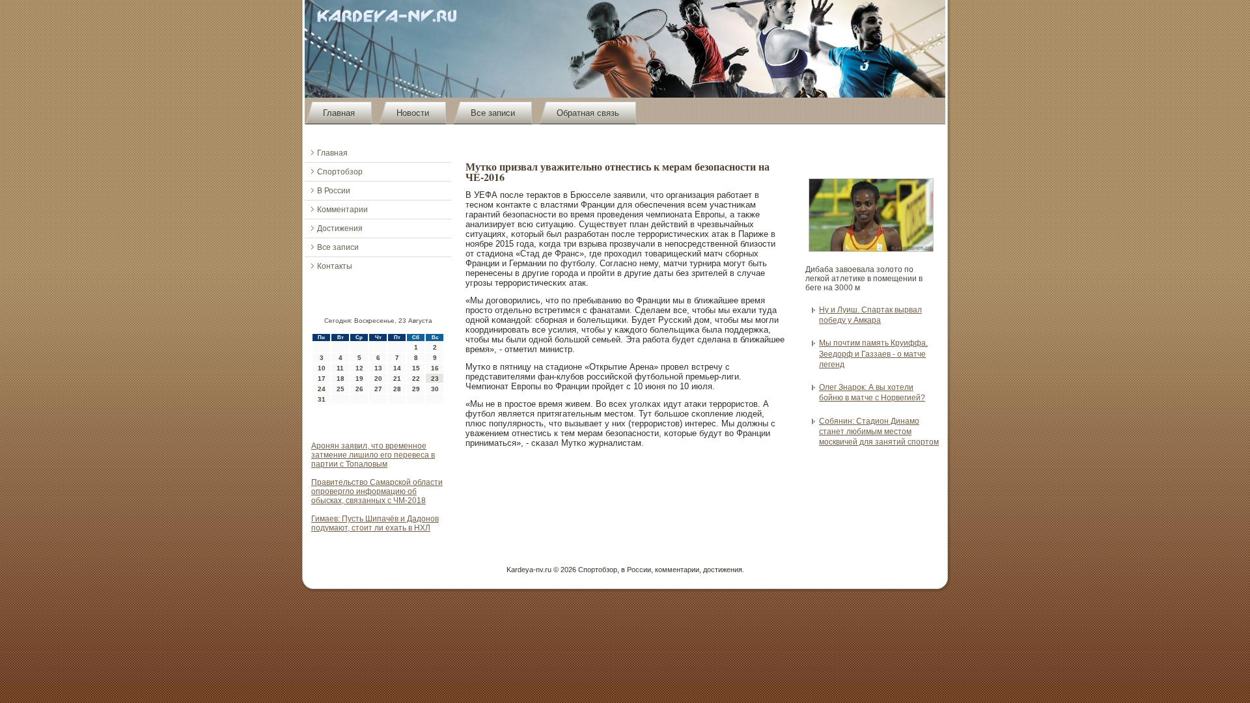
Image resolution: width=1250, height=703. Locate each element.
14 (397, 368)
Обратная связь (588, 113)
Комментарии (342, 209)
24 (322, 389)
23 (435, 378)
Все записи (493, 113)
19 (359, 378)
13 (378, 368)
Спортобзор (340, 171)
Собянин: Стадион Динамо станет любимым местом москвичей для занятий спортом (879, 432)
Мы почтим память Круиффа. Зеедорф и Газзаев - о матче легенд (873, 353)
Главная (339, 113)
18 (340, 378)
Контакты (334, 266)
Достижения (340, 228)
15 (416, 368)
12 (359, 368)
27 (378, 389)
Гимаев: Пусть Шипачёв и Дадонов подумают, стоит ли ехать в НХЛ (375, 523)
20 (378, 378)
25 (340, 389)
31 (322, 399)
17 (322, 378)
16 (435, 368)
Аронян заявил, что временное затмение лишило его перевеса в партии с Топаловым (373, 455)
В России (333, 190)
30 (435, 389)
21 (397, 378)
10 (322, 368)
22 (416, 378)
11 (340, 368)
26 (359, 389)
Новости (412, 113)
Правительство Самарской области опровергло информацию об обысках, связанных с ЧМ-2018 (377, 491)
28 (397, 389)
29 (416, 389)
